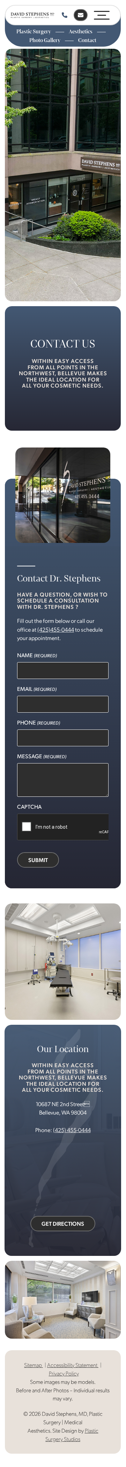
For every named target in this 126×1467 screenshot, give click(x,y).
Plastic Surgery (34, 31)
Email (37, 688)
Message (41, 756)
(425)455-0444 (55, 629)
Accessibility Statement (72, 1364)
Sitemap (33, 1364)
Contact (87, 40)
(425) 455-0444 (72, 1129)
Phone (38, 722)
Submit (38, 859)
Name (37, 655)
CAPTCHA (29, 806)
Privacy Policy (64, 1373)
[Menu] (102, 14)
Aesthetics (81, 31)
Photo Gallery (45, 40)
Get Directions (63, 1223)
